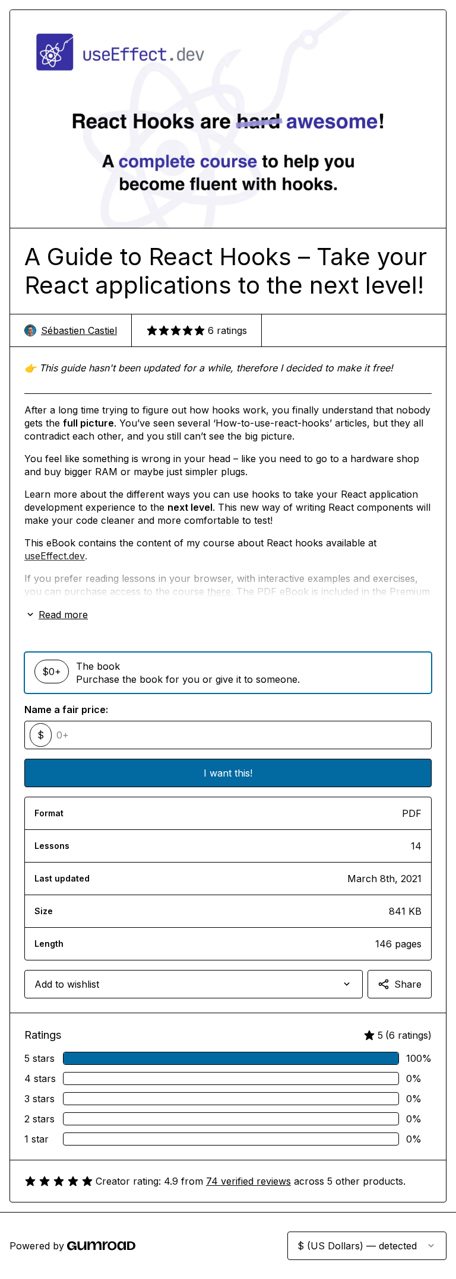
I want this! (228, 773)
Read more (63, 615)
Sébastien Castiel (79, 330)
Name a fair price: (66, 709)
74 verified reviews (248, 1181)
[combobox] (193, 984)
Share (408, 984)
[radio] (228, 672)
